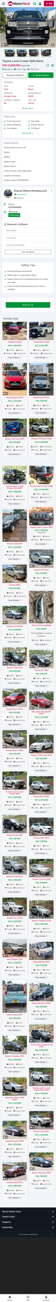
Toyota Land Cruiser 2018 (41, 486)
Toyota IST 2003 (41, 670)
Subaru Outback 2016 (41, 920)
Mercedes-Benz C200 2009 (14, 1098)
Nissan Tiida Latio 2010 (41, 755)
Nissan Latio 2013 (41, 838)
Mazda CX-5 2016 (15, 918)
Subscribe (7, 1227)
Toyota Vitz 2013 (41, 569)
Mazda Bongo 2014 (41, 962)
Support (6, 1222)
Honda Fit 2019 (15, 342)
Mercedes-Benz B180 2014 (41, 712)
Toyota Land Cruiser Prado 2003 (15, 792)
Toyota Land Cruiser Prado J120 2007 (15, 487)
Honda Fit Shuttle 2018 (41, 438)
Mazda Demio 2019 (14, 397)
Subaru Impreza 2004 (14, 438)
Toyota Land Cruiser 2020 (41, 527)
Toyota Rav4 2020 (41, 342)
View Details (13, 357)
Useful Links (8, 1217)
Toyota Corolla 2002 (41, 879)
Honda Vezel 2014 (15, 1182)
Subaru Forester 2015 (14, 1056)
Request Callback (15, 75)
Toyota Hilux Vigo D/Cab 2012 (41, 1045)
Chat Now (14, 215)
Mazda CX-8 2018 (15, 626)
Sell (50, 3)
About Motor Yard (11, 1211)
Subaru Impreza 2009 (41, 1172)
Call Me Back (28, 252)
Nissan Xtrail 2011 (14, 876)
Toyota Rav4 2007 (41, 796)
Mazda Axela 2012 (41, 397)
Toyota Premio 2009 (15, 1141)
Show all (26, 108)
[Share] (52, 65)
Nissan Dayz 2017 (15, 1014)
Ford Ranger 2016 (15, 959)
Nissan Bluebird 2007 (41, 1003)
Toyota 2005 (14, 585)
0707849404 (14, 207)
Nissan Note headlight (41, 625)
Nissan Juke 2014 (14, 543)
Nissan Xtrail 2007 (14, 835)
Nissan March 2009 (14, 750)
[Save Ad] (48, 65)
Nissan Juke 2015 (41, 1131)
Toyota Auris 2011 (14, 709)
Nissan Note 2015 (15, 667)
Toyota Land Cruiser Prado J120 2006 (41, 1089)
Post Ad (27, 305)
